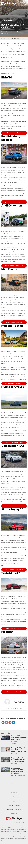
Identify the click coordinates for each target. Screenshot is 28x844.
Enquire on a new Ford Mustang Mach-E (14, 202)
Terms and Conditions (14, 805)
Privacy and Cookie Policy (14, 809)
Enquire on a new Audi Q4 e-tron (14, 265)
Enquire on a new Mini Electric (14, 322)
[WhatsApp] (15, 723)
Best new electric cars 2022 (17, 38)
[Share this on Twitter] (6, 723)
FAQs (14, 801)
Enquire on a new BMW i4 (14, 133)
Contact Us (14, 792)
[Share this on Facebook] (3, 723)
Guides (8, 38)
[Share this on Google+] (10, 723)
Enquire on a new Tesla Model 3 (14, 628)
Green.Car (14, 813)
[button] (25, 3)
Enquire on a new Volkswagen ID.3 (14, 506)
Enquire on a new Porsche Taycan (14, 383)
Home (14, 784)
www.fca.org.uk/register (15, 833)
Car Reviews (14, 788)
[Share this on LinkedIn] (13, 723)
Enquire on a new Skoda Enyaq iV (14, 569)
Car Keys (3, 38)
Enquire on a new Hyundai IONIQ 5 (14, 442)
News (14, 796)
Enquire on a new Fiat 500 (14, 692)
